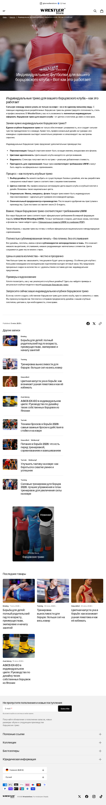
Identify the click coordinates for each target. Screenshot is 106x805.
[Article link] (33, 343)
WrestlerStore (27, 797)
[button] (4, 11)
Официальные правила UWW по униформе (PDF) (61, 222)
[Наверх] (102, 802)
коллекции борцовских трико (55, 284)
